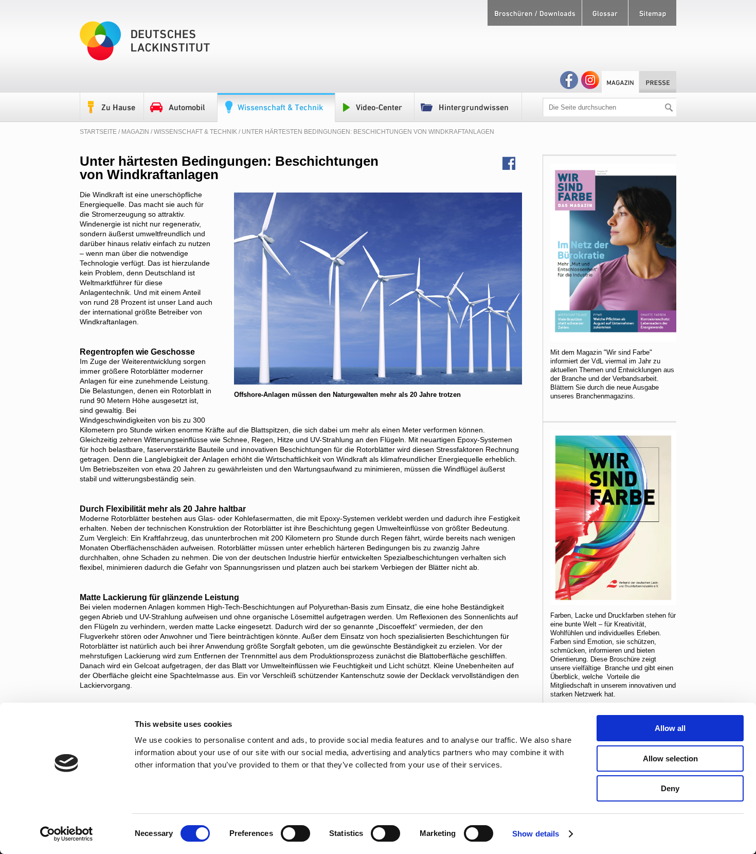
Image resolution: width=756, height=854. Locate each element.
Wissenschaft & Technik (276, 107)
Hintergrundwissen (468, 107)
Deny (670, 788)
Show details (535, 833)
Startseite (98, 131)
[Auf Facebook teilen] (512, 163)
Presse (657, 82)
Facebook (569, 80)
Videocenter (375, 107)
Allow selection (670, 758)
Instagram (590, 80)
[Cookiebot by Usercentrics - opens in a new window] (67, 834)
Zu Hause (112, 107)
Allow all (670, 728)
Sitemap (652, 13)
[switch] (295, 833)
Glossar (605, 13)
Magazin (620, 82)
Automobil (181, 107)
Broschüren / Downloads (535, 13)
